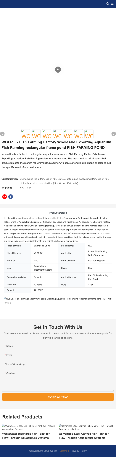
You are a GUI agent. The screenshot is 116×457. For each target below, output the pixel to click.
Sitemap (64, 450)
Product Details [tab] (58, 212)
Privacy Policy (79, 450)
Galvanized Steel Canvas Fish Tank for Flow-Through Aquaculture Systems (84, 435)
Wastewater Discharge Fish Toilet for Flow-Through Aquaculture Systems (26, 435)
